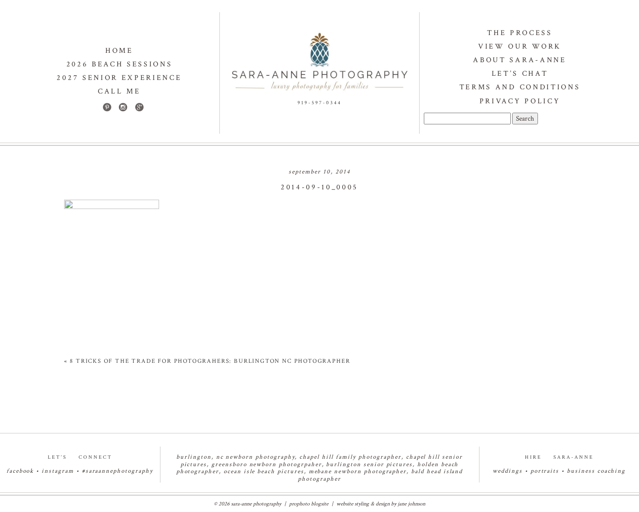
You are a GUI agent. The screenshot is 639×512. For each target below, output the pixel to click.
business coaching (596, 471)
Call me (119, 91)
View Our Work (519, 46)
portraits (544, 471)
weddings (508, 471)
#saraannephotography (117, 471)
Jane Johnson (411, 503)
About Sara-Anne (519, 60)
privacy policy (519, 101)
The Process (519, 33)
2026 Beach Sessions (119, 64)
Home (119, 51)
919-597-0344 (319, 103)
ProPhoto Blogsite (308, 503)
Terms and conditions (520, 87)
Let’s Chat (520, 74)
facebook (20, 471)
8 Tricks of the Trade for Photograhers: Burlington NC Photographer (210, 361)
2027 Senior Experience (119, 78)
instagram (58, 471)
